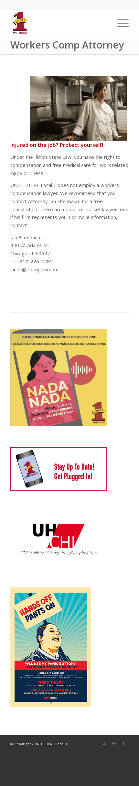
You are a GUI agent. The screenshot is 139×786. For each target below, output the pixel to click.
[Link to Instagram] (114, 743)
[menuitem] (120, 23)
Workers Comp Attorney (67, 44)
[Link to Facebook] (124, 743)
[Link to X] (104, 743)
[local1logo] (57, 23)
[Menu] (120, 23)
